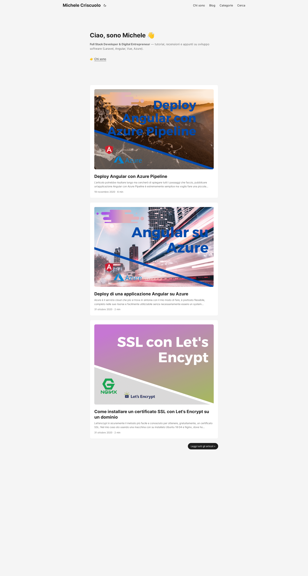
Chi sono (100, 59)
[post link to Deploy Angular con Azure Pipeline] (154, 141)
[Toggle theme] (105, 5)
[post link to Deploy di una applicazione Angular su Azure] (154, 258)
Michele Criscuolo (82, 5)
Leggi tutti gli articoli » (203, 446)
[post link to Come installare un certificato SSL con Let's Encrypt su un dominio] (154, 379)
